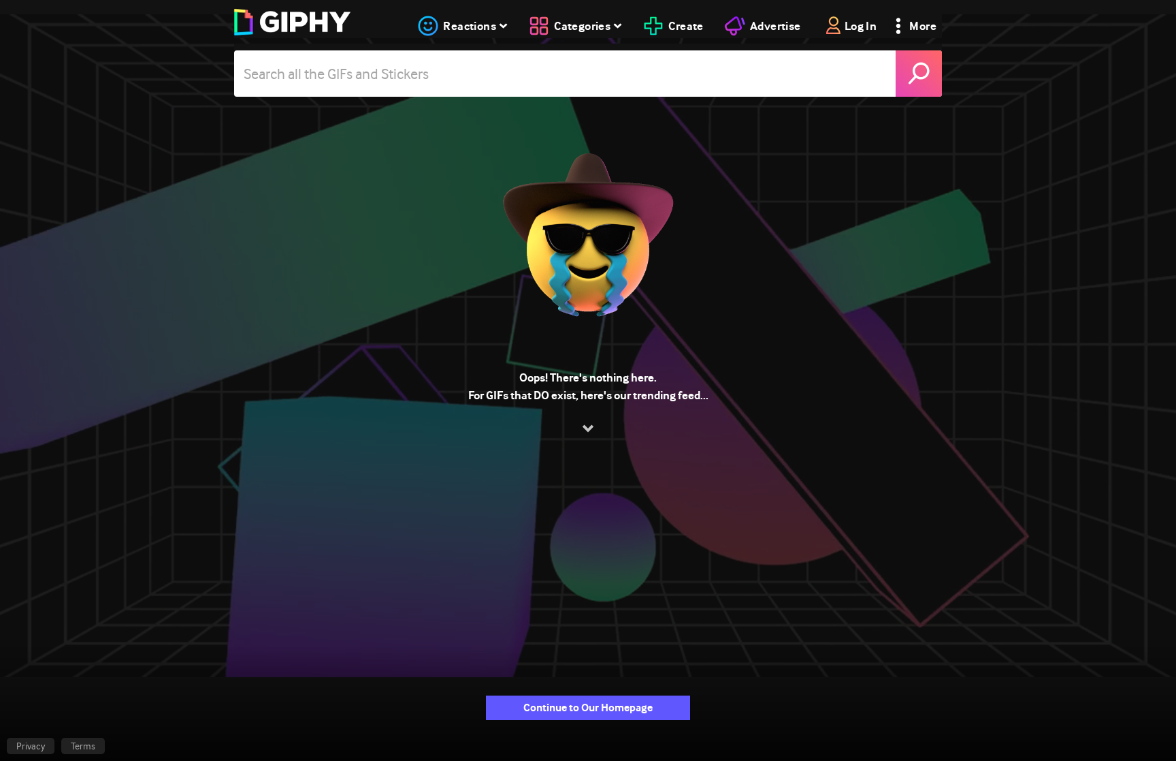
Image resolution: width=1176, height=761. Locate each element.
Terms (83, 746)
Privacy (30, 746)
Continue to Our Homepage (588, 707)
